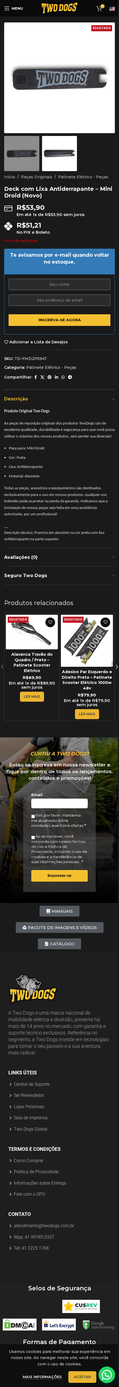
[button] (9, 77)
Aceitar (82, 1377)
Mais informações (43, 1377)
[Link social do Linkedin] (56, 377)
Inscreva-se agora (59, 320)
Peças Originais (36, 176)
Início (9, 176)
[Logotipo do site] (59, 8)
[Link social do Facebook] (35, 377)
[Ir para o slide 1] (56, 127)
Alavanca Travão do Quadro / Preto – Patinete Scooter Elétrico (32, 662)
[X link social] (42, 377)
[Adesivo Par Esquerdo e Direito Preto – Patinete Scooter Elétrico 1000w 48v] (87, 641)
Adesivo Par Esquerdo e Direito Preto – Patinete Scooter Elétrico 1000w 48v (87, 680)
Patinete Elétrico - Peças (83, 176)
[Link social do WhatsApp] (63, 377)
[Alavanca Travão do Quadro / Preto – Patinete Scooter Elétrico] (32, 632)
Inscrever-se (59, 875)
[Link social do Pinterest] (49, 377)
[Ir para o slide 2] (62, 127)
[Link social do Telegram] (70, 377)
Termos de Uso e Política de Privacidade (58, 846)
